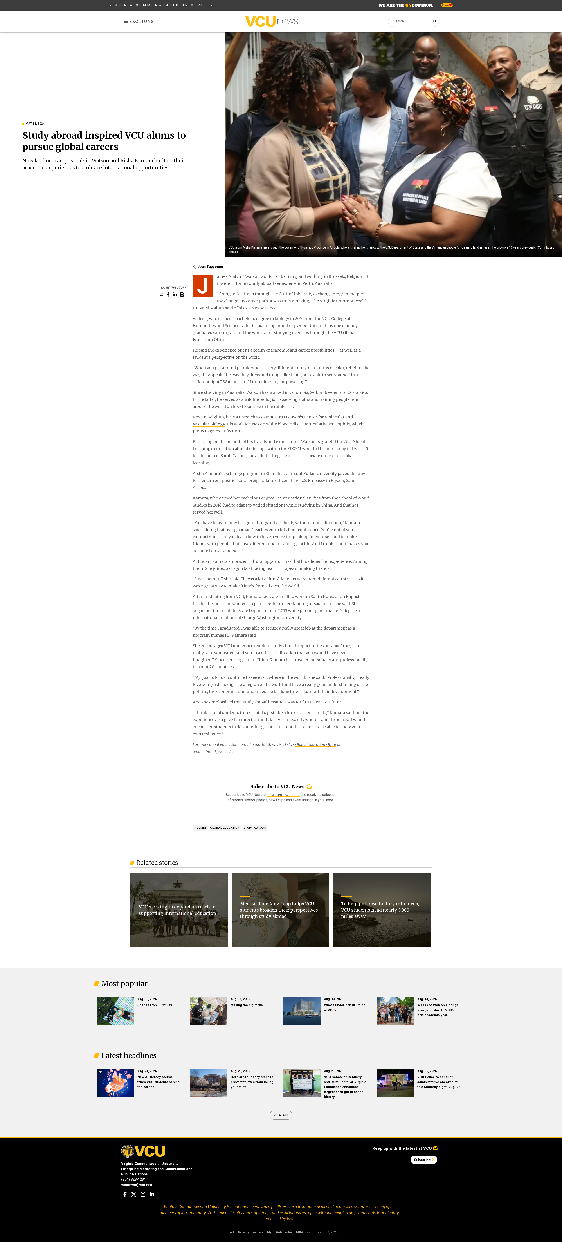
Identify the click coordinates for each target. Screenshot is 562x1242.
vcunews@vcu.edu (136, 1185)
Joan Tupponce (210, 267)
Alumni (200, 827)
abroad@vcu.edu (218, 751)
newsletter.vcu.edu (283, 794)
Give (445, 5)
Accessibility (262, 1232)
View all (281, 1115)
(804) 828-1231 (133, 1179)
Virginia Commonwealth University (161, 5)
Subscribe (423, 1160)
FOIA (299, 1232)
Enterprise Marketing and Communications (156, 1169)
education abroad (231, 448)
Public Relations (134, 1174)
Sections (141, 21)
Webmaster (284, 1232)
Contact (228, 1232)
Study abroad (255, 827)
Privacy (243, 1232)
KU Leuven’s (291, 416)
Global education (225, 827)
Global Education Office (315, 744)
